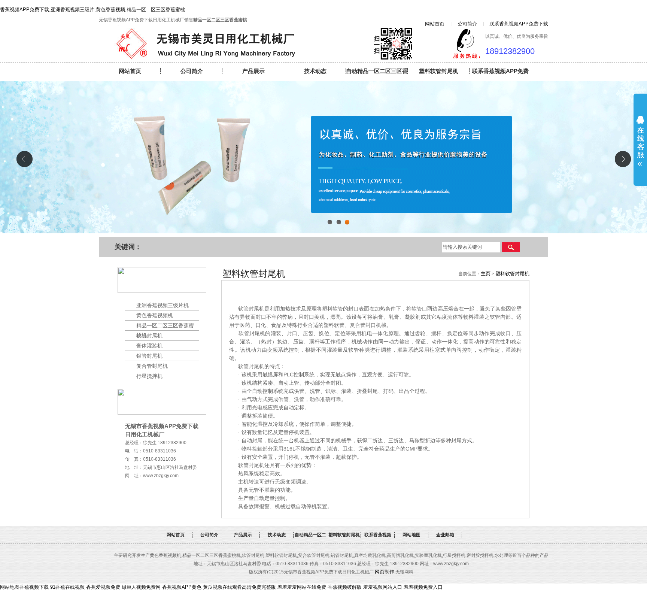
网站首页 (437, 24)
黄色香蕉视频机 (154, 315)
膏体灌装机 (149, 346)
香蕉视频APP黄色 (181, 587)
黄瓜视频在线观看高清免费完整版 (239, 587)
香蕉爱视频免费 (103, 587)
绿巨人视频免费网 (141, 587)
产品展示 (253, 71)
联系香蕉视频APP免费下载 (521, 24)
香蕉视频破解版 (345, 587)
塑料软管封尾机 (438, 71)
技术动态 (315, 71)
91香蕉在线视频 (67, 587)
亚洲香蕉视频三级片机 (162, 305)
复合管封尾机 (152, 366)
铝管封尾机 (149, 356)
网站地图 (411, 534)
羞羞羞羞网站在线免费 (301, 587)
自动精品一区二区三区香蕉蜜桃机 (377, 74)
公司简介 (465, 24)
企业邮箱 (445, 534)
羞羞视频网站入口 (382, 587)
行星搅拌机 (149, 376)
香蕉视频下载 (34, 587)
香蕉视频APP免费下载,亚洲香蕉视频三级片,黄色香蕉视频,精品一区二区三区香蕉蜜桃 (92, 9)
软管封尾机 (149, 336)
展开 (640, 141)
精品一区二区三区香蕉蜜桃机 (165, 326)
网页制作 (384, 572)
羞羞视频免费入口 (423, 587)
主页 (485, 273)
